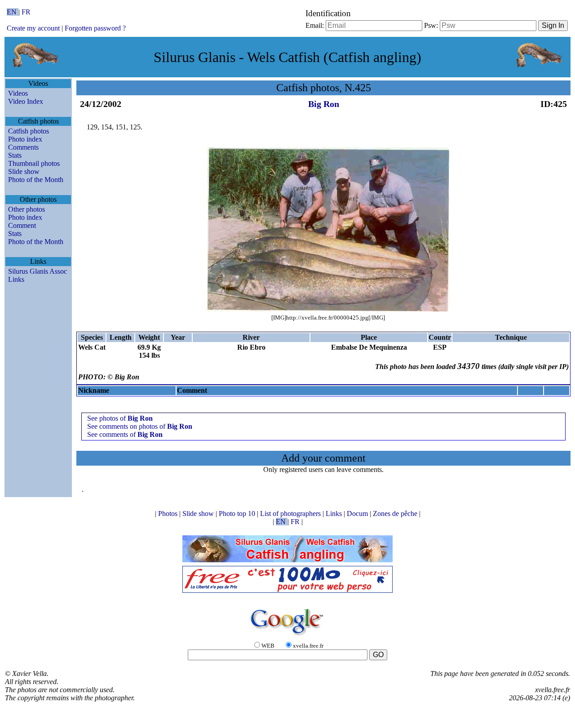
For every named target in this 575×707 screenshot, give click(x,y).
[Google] (287, 636)
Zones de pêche (396, 513)
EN (12, 12)
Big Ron (323, 104)
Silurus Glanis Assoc (37, 271)
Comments (23, 147)
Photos (168, 513)
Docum (358, 513)
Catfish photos (28, 131)
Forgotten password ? (95, 28)
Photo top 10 (238, 513)
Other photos (26, 209)
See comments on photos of (139, 426)
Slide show (24, 171)
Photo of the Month (35, 179)
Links (16, 279)
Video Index (25, 101)
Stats (15, 155)
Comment (22, 225)
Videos (18, 93)
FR (26, 12)
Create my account (33, 28)
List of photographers (291, 513)
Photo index (25, 139)
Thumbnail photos (34, 163)
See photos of (120, 418)
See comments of (125, 434)
